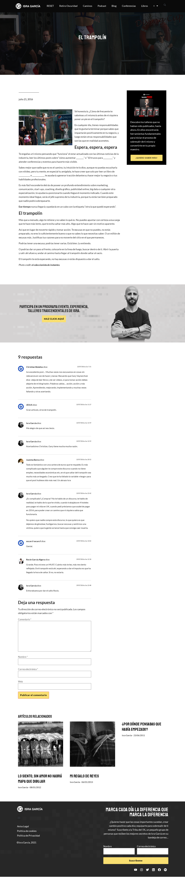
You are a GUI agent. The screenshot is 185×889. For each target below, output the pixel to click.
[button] (165, 5)
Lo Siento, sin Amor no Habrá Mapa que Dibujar (40, 778)
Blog (114, 5)
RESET (50, 5)
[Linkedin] (153, 870)
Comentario (24, 619)
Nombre (23, 657)
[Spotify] (165, 870)
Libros (144, 5)
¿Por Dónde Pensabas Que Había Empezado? (141, 726)
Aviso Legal (23, 826)
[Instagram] (142, 870)
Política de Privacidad (28, 835)
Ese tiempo (25, 206)
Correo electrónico (28, 669)
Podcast (102, 5)
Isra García (31, 423)
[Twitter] (147, 870)
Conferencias (129, 5)
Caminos (87, 5)
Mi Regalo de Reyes (84, 776)
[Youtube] (136, 870)
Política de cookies (27, 830)
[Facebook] (159, 870)
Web (20, 681)
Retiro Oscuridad (68, 5)
